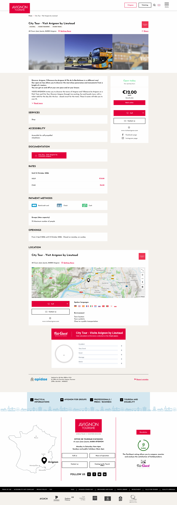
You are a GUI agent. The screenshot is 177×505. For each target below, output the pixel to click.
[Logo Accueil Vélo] (120, 498)
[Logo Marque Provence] (56, 498)
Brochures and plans (105, 489)
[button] (154, 5)
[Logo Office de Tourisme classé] (95, 498)
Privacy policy (42, 489)
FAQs (72, 489)
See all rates (129, 97)
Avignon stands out (86, 489)
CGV (50, 489)
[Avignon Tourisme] (19, 8)
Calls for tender (151, 489)
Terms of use (6, 489)
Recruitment (136, 489)
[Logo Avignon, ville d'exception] (43, 499)
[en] (159, 5)
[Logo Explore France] (69, 499)
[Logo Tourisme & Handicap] (107, 498)
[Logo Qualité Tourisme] (133, 498)
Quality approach (168, 489)
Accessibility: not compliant (24, 489)
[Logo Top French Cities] (82, 498)
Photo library (122, 489)
